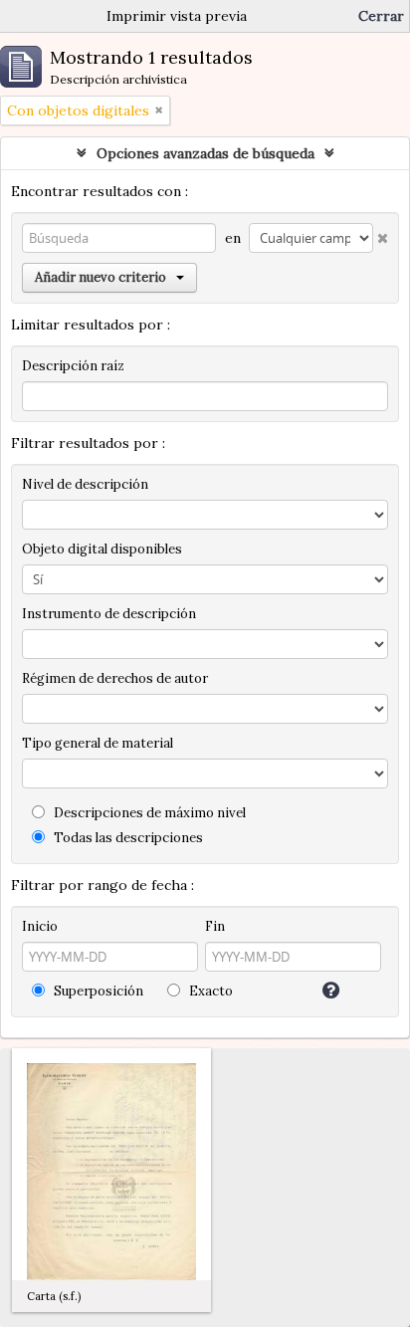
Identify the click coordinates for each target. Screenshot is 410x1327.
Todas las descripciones (127, 837)
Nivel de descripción (85, 484)
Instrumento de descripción (109, 613)
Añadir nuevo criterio (100, 277)
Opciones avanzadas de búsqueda (205, 153)
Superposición (97, 991)
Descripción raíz (73, 365)
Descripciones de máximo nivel (148, 812)
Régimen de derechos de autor (115, 678)
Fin (215, 926)
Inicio (40, 926)
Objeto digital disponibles (102, 549)
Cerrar (381, 16)
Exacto (209, 991)
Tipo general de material (97, 743)
